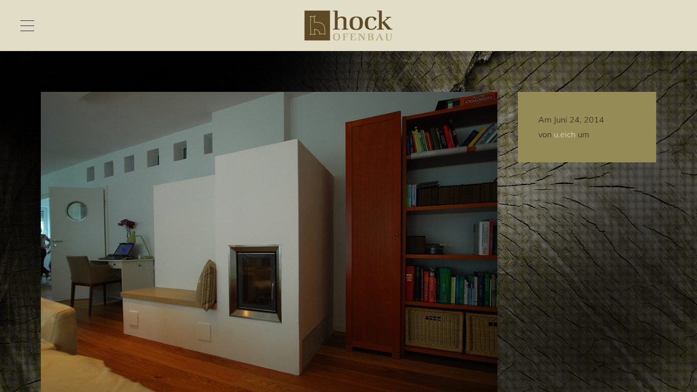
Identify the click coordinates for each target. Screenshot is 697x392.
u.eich (565, 134)
